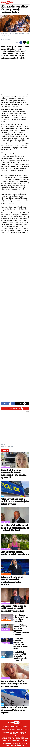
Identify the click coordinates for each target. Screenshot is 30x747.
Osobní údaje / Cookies (14, 729)
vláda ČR (10, 446)
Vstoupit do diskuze (13, 408)
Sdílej (6, 403)
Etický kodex (6, 726)
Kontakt (18, 726)
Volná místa (24, 729)
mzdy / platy (4, 446)
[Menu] (28, 2)
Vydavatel (24, 726)
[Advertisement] (15, 77)
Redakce (13, 726)
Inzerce (4, 729)
